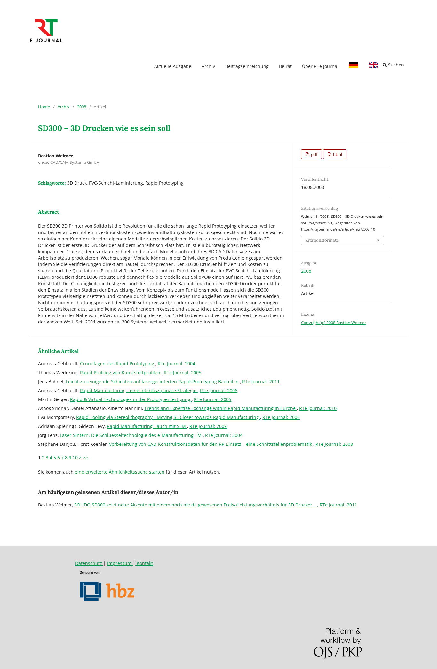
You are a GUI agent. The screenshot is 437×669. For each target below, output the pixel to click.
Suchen (395, 65)
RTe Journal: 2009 (208, 426)
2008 (81, 107)
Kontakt (144, 563)
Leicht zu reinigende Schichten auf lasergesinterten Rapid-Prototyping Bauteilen (153, 381)
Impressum (120, 563)
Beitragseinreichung (247, 66)
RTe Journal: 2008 (334, 444)
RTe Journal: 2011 (261, 381)
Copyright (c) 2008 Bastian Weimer (333, 322)
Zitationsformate (322, 240)
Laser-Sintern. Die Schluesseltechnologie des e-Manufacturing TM (131, 435)
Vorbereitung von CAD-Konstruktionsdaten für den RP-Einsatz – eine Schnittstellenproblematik (211, 444)
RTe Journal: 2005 (182, 372)
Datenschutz (89, 563)
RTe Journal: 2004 (176, 364)
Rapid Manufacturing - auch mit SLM (147, 426)
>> (85, 457)
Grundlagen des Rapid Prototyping (117, 364)
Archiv (208, 66)
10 (75, 457)
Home (44, 107)
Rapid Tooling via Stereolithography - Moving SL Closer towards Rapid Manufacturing (168, 417)
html (337, 154)
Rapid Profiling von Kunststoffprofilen (121, 372)
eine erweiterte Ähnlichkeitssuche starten (119, 472)
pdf (313, 154)
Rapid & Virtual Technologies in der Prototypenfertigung (131, 399)
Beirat (285, 66)
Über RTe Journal (320, 66)
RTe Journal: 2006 (218, 390)
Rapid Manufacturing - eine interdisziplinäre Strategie (139, 390)
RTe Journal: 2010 (318, 408)
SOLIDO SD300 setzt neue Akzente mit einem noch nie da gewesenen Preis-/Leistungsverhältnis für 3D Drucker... (195, 505)
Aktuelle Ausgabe (172, 66)
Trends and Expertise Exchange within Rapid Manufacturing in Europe (220, 408)
